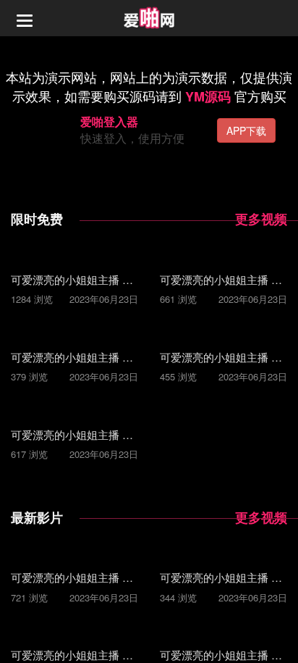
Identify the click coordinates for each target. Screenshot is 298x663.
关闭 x (282, 637)
